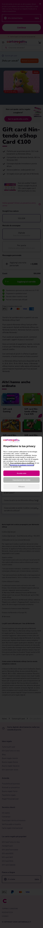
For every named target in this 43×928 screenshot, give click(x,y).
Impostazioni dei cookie (21, 480)
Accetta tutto (21, 473)
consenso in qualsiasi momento (22, 465)
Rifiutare (21, 486)
